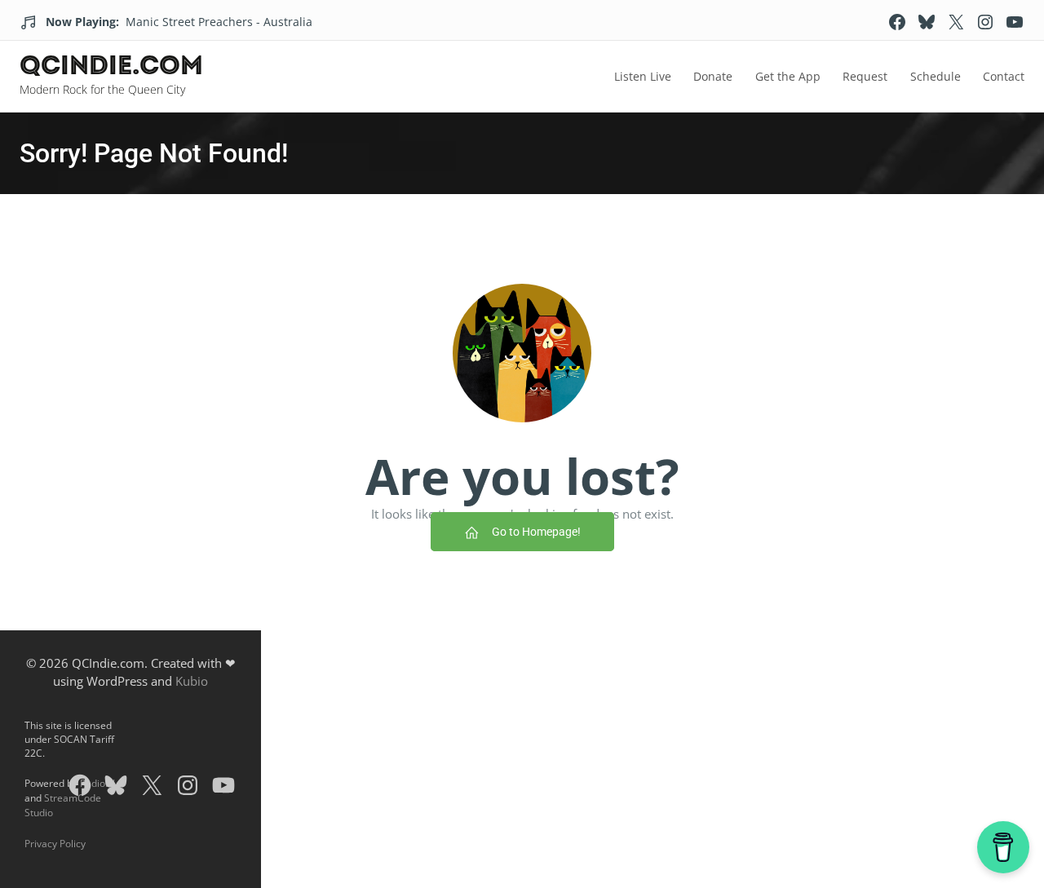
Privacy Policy (55, 843)
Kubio (191, 681)
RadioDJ (97, 783)
